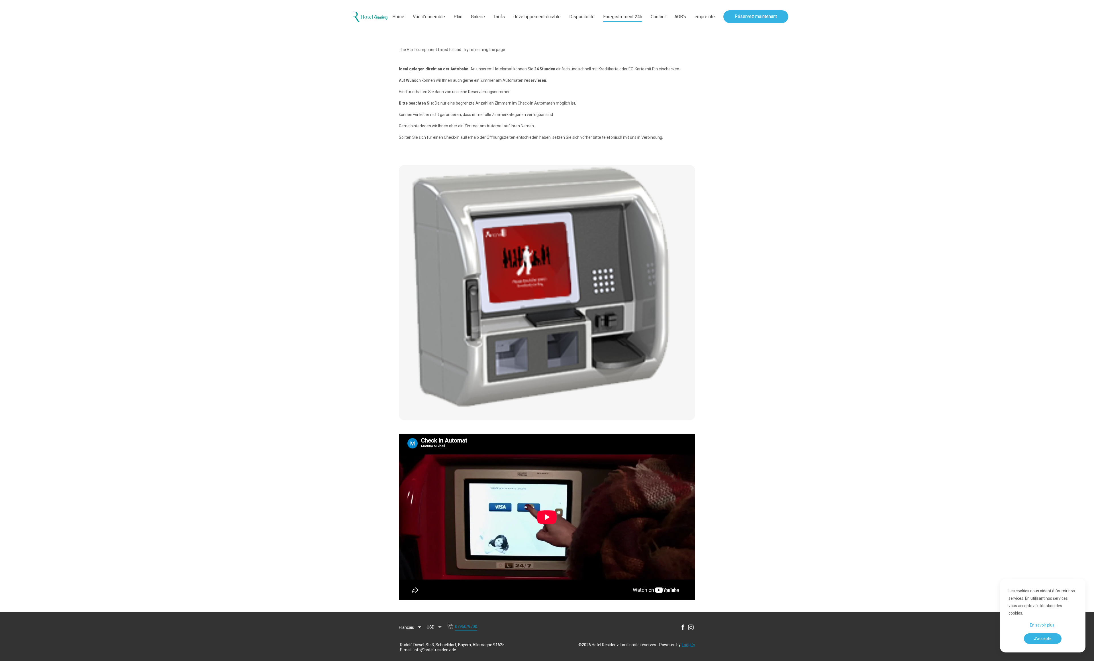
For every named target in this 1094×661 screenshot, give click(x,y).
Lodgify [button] (688, 644)
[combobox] (434, 627)
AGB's (680, 16)
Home (398, 16)
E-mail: (406, 650)
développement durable (537, 16)
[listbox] (410, 627)
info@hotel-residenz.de (435, 650)
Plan (458, 16)
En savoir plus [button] (1042, 625)
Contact (658, 16)
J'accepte (1043, 638)
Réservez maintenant (756, 16)
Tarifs (499, 16)
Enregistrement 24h (622, 16)
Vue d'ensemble (429, 16)
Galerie (478, 16)
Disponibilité (582, 16)
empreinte (705, 16)
